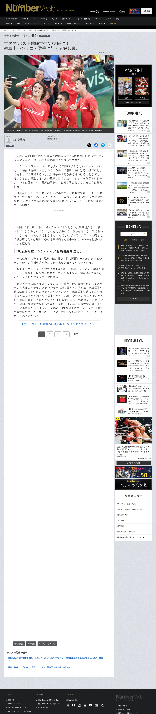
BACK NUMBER (45, 36)
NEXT (76, 334)
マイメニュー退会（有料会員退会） (130, 509)
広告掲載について (124, 709)
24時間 (134, 240)
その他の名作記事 (133, 463)
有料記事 (113, 23)
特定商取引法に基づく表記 (126, 532)
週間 (142, 240)
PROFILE (10, 146)
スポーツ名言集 (43, 707)
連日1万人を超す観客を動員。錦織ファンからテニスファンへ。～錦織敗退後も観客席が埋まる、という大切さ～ (55, 659)
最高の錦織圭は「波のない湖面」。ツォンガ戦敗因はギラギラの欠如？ (39, 667)
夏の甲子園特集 (11, 19)
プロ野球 (25, 19)
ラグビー (46, 23)
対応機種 (120, 526)
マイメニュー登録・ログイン (127, 504)
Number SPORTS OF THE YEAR (19, 711)
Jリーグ (55, 19)
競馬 (117, 19)
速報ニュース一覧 (14, 704)
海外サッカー (67, 19)
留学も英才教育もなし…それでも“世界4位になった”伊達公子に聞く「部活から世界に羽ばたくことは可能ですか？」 (135, 248)
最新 (125, 240)
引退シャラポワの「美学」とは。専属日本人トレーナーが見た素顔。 (134, 267)
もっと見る (134, 299)
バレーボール (89, 23)
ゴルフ (97, 19)
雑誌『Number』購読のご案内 (48, 700)
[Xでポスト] (89, 146)
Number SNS (72, 700)
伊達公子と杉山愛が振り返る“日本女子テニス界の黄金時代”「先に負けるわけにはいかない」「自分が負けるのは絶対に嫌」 (135, 289)
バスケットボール (73, 23)
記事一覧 (11, 700)
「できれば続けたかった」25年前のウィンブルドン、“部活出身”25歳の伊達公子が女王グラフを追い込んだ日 (135, 258)
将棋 (18, 23)
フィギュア (58, 23)
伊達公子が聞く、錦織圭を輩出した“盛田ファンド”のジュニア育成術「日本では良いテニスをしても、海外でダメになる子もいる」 (135, 276)
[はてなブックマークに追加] (103, 146)
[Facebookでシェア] (96, 146)
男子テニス (21, 30)
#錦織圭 (31, 644)
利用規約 (120, 521)
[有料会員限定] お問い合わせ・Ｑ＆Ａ (130, 537)
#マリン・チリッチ (47, 644)
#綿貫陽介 (18, 644)
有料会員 (146, 11)
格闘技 (8, 23)
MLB (34, 19)
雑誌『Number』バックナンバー (49, 704)
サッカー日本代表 (84, 19)
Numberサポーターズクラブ (17, 707)
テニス (108, 19)
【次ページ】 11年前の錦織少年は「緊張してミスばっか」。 (59, 324)
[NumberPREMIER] (134, 11)
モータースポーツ (31, 23)
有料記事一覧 (122, 515)
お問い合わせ (122, 706)
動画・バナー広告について (127, 713)
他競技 (101, 23)
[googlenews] (96, 706)
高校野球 (44, 19)
